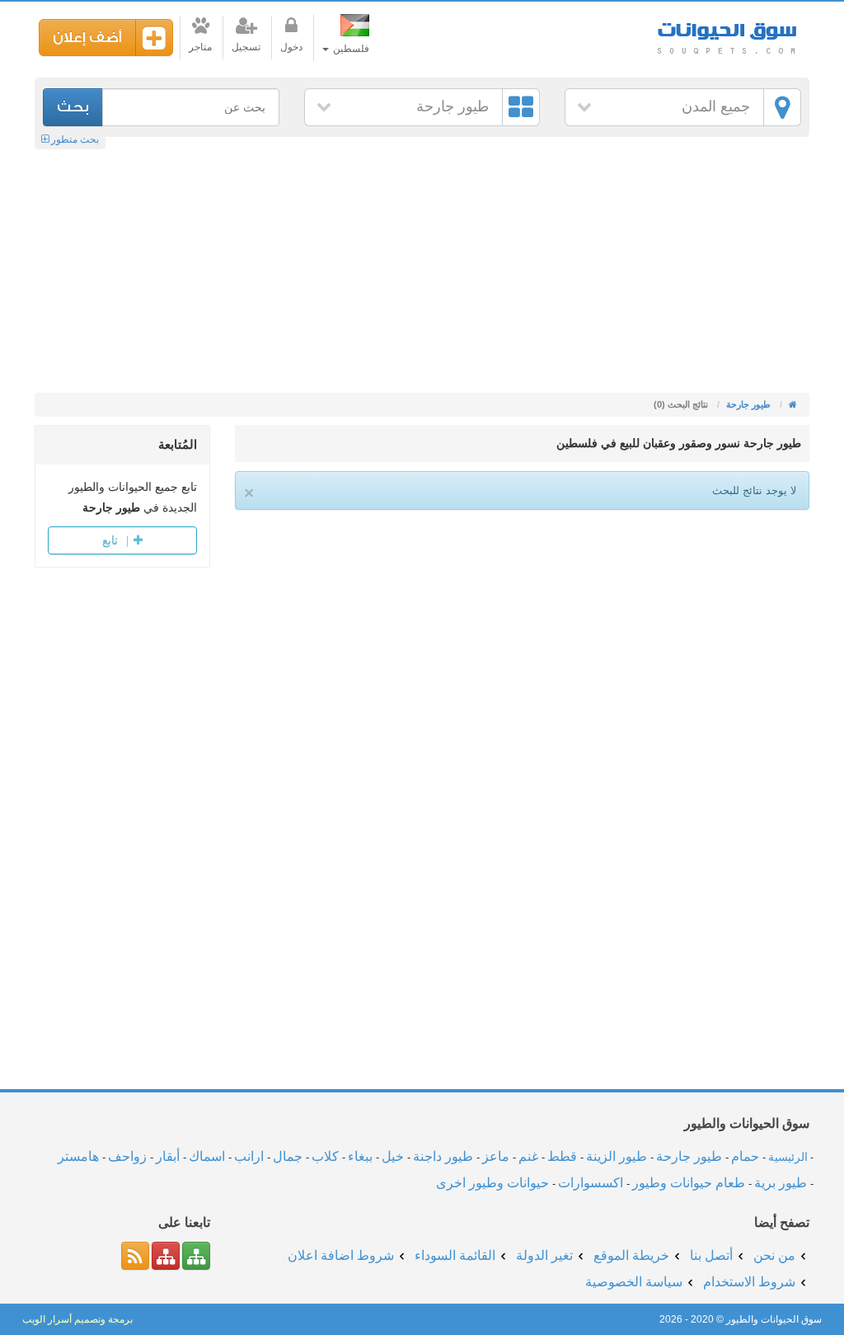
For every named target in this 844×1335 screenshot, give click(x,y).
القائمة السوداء (455, 1255)
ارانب (249, 1156)
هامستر (78, 1156)
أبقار (168, 1156)
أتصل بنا (711, 1255)
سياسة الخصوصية (633, 1282)
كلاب (325, 1156)
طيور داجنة (443, 1156)
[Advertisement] (422, 268)
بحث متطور (74, 139)
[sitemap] (196, 1256)
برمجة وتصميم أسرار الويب (77, 1319)
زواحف (127, 1156)
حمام (745, 1156)
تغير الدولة (544, 1255)
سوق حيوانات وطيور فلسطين (727, 32)
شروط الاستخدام (749, 1282)
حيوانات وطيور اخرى (492, 1183)
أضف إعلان (87, 37)
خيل (393, 1156)
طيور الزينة (616, 1156)
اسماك (207, 1156)
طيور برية (780, 1183)
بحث (73, 107)
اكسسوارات (590, 1183)
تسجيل (246, 47)
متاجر (200, 47)
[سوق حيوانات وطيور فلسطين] (791, 404)
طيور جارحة (452, 106)
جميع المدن (716, 106)
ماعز (495, 1156)
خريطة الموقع (631, 1255)
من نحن (774, 1255)
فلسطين (350, 48)
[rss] (135, 1256)
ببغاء (360, 1156)
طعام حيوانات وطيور (688, 1183)
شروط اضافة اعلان (341, 1255)
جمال (287, 1156)
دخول (291, 47)
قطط (562, 1156)
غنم (528, 1156)
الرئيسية (788, 1156)
